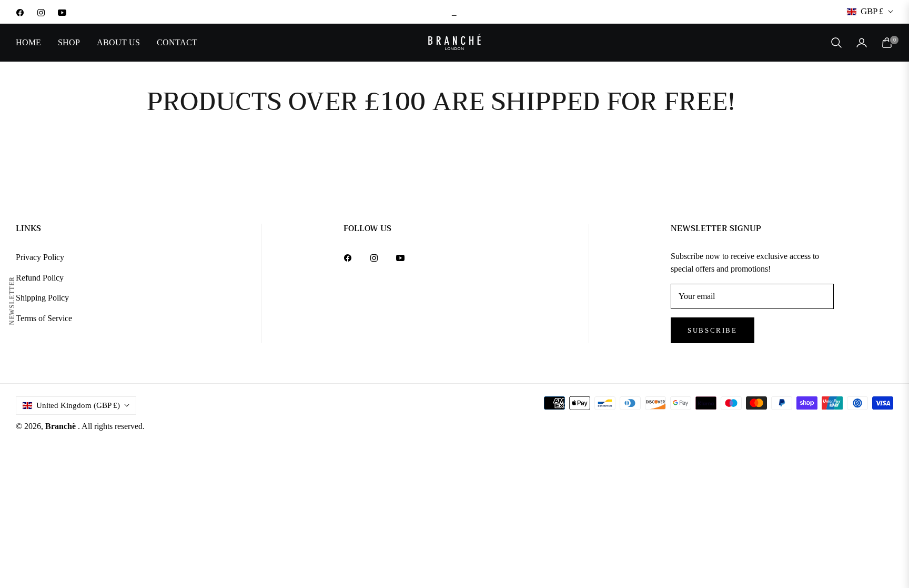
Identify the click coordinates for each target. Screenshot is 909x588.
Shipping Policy (42, 297)
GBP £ (872, 11)
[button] (836, 42)
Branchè (61, 426)
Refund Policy (40, 277)
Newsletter (12, 300)
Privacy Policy (40, 257)
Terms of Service (44, 318)
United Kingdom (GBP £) (78, 405)
